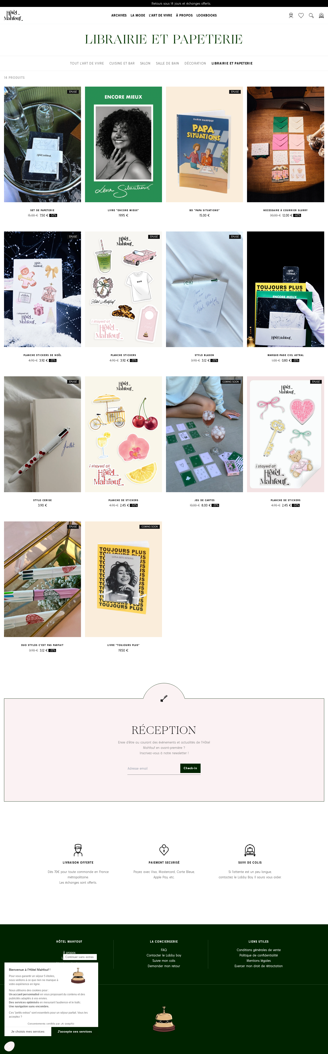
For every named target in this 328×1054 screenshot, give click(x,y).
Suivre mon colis (163, 960)
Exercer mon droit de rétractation (259, 966)
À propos (184, 15)
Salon (145, 63)
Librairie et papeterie (232, 63)
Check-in (190, 768)
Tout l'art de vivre (87, 63)
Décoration (195, 63)
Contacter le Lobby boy (164, 955)
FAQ (164, 950)
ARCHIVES (119, 15)
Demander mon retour (164, 966)
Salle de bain (167, 63)
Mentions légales (259, 960)
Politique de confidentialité (258, 955)
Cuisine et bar (122, 63)
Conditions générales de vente (259, 950)
